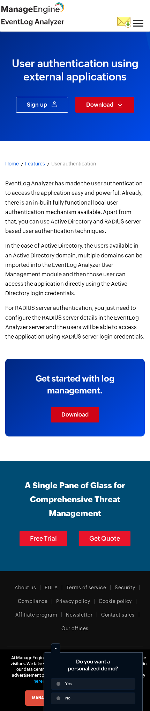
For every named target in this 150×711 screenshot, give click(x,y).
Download (99, 104)
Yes (68, 684)
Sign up (37, 104)
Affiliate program (36, 614)
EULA (51, 587)
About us (25, 587)
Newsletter (79, 614)
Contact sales (118, 614)
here (38, 681)
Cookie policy (115, 601)
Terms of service (86, 587)
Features (35, 163)
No (67, 698)
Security (125, 587)
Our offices (75, 628)
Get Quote (104, 538)
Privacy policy (73, 601)
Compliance (32, 601)
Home (12, 163)
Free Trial (43, 538)
